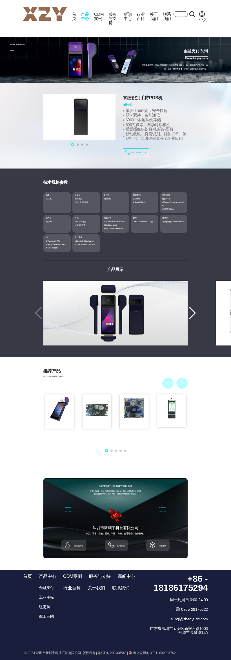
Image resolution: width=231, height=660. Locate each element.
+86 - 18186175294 (138, 152)
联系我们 (167, 16)
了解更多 (162, 507)
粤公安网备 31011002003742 (154, 653)
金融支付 (46, 588)
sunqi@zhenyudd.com (189, 619)
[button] (192, 313)
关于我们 (154, 16)
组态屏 (44, 607)
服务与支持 (112, 18)
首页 (74, 16)
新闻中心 (128, 16)
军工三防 (46, 616)
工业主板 (46, 597)
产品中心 (85, 16)
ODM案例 (99, 16)
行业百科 (141, 16)
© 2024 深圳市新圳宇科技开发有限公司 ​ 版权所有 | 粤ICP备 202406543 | (76, 653)
